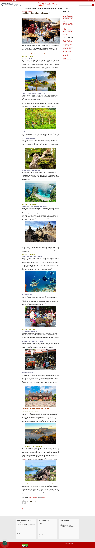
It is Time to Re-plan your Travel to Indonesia (31, 508)
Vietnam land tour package (68, 47)
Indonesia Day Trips (60, 8)
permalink (43, 497)
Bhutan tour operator (66, 52)
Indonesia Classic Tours (31, 8)
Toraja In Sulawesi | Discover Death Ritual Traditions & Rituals (68, 20)
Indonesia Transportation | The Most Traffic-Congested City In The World (68, 33)
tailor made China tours (67, 51)
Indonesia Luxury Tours (41, 8)
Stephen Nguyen (33, 16)
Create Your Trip (41, 536)
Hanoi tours (65, 58)
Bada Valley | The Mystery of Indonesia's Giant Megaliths (68, 16)
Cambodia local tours (67, 48)
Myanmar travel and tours (67, 44)
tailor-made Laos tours (67, 49)
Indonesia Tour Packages (51, 8)
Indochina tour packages (67, 41)
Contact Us (92, 0)
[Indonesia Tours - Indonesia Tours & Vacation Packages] (47, 4)
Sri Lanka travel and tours (67, 45)
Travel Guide (68, 8)
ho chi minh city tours (67, 59)
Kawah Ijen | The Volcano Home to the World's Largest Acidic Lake (68, 25)
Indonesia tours (35, 51)
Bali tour (25, 459)
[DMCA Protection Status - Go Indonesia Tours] (25, 545)
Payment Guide (41, 534)
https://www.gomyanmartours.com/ (69, 54)
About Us (88, 0)
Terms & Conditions (42, 532)
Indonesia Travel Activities (27, 11)
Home (26, 8)
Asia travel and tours (66, 40)
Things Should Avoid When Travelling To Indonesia (68, 29)
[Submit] (93, 5)
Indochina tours (65, 56)
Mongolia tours (65, 55)
